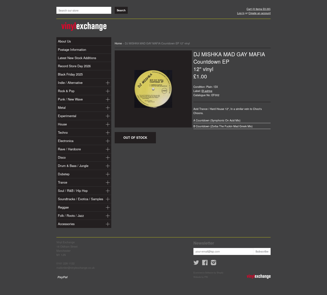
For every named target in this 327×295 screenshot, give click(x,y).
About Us (64, 41)
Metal (62, 107)
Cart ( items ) (259, 9)
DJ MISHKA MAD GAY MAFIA (229, 54)
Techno (63, 132)
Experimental (67, 116)
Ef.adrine (207, 91)
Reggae (63, 207)
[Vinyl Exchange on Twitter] (196, 264)
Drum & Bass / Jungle (73, 165)
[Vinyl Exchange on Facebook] (205, 264)
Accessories (66, 224)
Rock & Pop (66, 91)
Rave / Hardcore (69, 149)
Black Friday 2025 (70, 74)
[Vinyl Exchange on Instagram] (213, 264)
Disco (62, 157)
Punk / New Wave (70, 99)
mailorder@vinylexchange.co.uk (75, 268)
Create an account (259, 13)
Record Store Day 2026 (74, 66)
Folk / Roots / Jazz (71, 215)
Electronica (65, 140)
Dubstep (63, 174)
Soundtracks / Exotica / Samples (80, 199)
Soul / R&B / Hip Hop (73, 190)
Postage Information (72, 49)
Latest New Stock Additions (77, 58)
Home (118, 43)
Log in (240, 13)
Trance (62, 182)
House (62, 124)
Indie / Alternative (70, 82)
